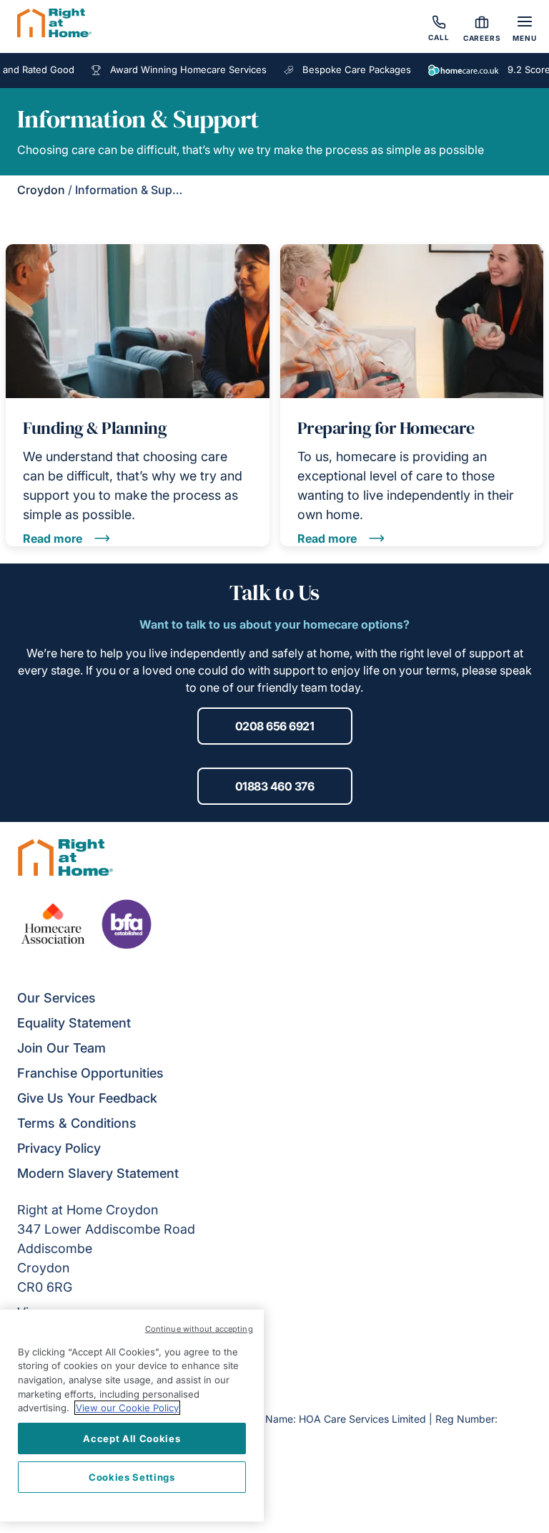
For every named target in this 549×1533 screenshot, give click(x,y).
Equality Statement (74, 1022)
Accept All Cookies (131, 1438)
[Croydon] (54, 25)
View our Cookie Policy (127, 1407)
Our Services (56, 997)
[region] (132, 1416)
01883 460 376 (275, 786)
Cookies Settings (132, 1477)
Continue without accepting (199, 1329)
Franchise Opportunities (90, 1072)
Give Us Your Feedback (87, 1098)
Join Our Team (61, 1047)
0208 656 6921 (275, 726)
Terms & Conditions (77, 1123)
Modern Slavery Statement (98, 1173)
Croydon (41, 190)
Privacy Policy (59, 1148)
